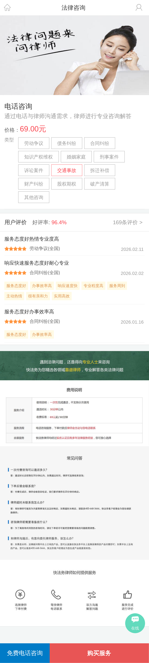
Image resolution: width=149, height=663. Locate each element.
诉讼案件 (33, 170)
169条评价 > (128, 222)
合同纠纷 (99, 143)
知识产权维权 (38, 157)
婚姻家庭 (76, 157)
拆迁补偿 (99, 170)
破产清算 (99, 184)
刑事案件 (109, 157)
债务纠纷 (66, 143)
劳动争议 (33, 143)
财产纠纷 (33, 184)
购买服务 (99, 653)
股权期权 (66, 184)
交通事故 (66, 170)
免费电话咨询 (25, 653)
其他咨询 (33, 197)
